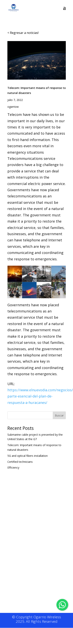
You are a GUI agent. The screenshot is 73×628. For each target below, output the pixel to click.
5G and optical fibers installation (27, 456)
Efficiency (13, 467)
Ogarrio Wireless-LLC (33, 541)
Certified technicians (20, 462)
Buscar (59, 415)
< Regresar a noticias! (23, 33)
